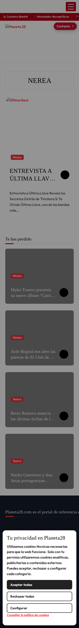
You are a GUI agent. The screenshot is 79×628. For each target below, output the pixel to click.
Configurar (18, 608)
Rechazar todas (22, 596)
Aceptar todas (21, 585)
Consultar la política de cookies (28, 615)
